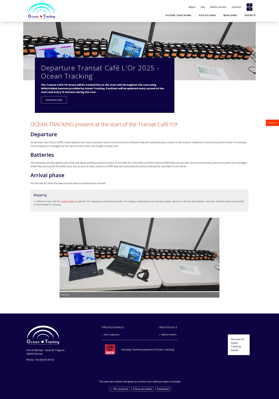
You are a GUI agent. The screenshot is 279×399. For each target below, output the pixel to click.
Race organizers (112, 334)
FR (249, 5)
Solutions (207, 15)
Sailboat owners (169, 334)
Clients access (218, 7)
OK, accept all (120, 389)
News (191, 7)
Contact (272, 122)
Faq (203, 7)
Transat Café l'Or (69, 201)
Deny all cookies (143, 389)
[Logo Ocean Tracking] (43, 11)
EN (249, 9)
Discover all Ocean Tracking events (237, 344)
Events (250, 15)
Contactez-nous (54, 99)
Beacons (230, 15)
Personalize (163, 389)
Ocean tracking (178, 15)
